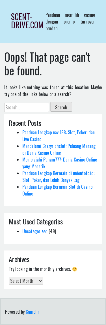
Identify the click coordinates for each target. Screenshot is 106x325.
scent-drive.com (27, 21)
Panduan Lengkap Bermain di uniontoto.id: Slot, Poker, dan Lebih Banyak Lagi (58, 176)
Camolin (33, 311)
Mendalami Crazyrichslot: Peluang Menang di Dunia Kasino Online (59, 149)
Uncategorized (34, 231)
